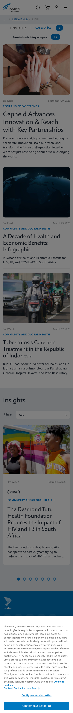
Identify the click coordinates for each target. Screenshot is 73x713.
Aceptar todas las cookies (36, 706)
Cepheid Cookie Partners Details (22, 688)
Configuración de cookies (36, 695)
